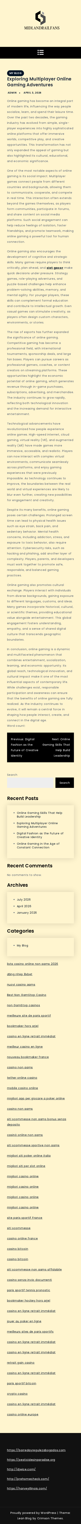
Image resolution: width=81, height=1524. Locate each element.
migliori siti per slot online (26, 1166)
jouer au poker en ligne (24, 1321)
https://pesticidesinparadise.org (31, 1460)
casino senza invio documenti (29, 1280)
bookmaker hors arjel (23, 1026)
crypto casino (17, 1394)
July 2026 (24, 900)
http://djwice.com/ (21, 1469)
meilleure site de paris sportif (29, 1016)
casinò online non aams (25, 1135)
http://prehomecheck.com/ (28, 1479)
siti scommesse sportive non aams (33, 1145)
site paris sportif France (25, 1218)
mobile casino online (22, 1088)
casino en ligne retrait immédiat (31, 1036)
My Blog (15, 73)
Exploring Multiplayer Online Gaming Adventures (37, 825)
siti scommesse (19, 1228)
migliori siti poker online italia (29, 1156)
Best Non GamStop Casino (26, 995)
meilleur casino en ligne (25, 1047)
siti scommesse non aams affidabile (34, 1269)
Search (12, 775)
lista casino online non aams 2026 (32, 964)
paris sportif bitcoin (21, 1383)
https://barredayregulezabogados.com (36, 1450)
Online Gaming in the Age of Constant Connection (38, 845)
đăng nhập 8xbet (20, 974)
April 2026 (24, 906)
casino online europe (23, 1414)
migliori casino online (23, 1176)
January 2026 (27, 913)
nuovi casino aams (21, 985)
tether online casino (22, 1078)
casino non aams (20, 1067)
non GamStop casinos (23, 1005)
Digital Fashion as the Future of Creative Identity (40, 835)
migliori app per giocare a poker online (36, 1098)
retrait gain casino (21, 1363)
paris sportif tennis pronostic (28, 1290)
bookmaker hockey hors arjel (28, 1301)
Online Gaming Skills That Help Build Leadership (40, 815)
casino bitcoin (17, 1249)
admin (12, 92)
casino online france (22, 1238)
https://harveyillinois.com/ (27, 1488)
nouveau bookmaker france (28, 1057)
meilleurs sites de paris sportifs (30, 1332)
